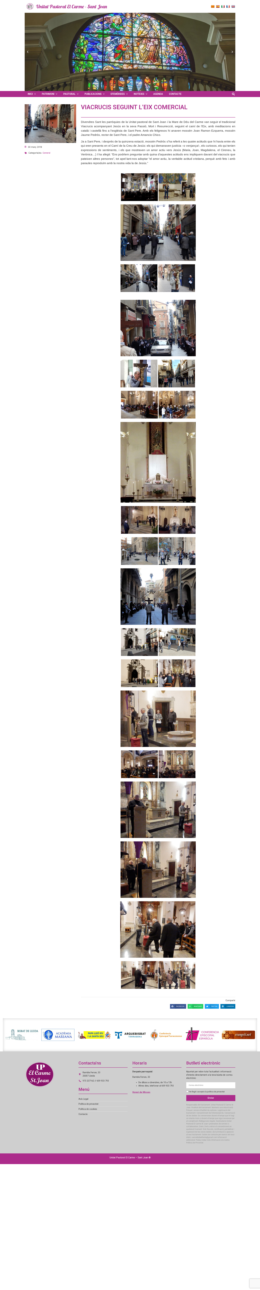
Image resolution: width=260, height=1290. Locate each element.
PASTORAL (69, 94)
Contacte (83, 1114)
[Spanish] (218, 6)
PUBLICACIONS (93, 94)
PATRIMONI (48, 94)
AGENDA (158, 94)
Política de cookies (88, 1109)
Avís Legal (83, 1099)
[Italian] (223, 6)
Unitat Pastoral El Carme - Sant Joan (71, 6)
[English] (233, 6)
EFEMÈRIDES (118, 94)
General (46, 152)
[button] (27, 51)
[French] (228, 6)
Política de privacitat (88, 1104)
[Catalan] (213, 6)
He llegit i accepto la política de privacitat (207, 1092)
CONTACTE (175, 94)
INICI (30, 94)
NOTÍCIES (139, 94)
